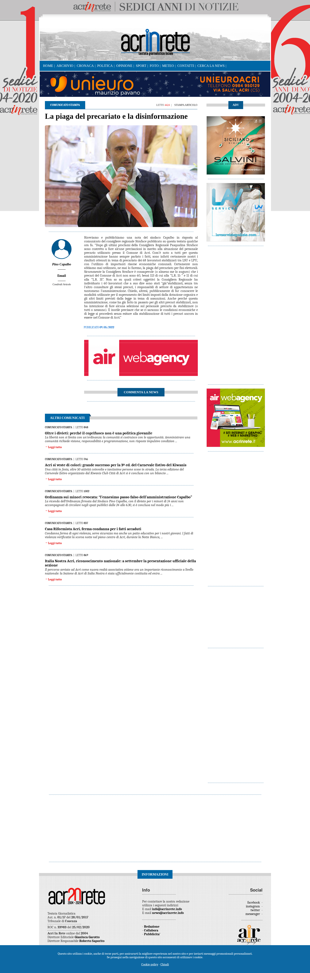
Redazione (151, 926)
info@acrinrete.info (167, 909)
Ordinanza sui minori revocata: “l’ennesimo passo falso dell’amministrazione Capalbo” (118, 497)
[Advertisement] (235, 313)
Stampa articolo (185, 105)
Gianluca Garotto (87, 937)
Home (48, 66)
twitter (256, 910)
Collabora (151, 930)
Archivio (65, 66)
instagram (253, 906)
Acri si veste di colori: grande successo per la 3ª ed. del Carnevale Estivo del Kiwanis (115, 465)
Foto (154, 66)
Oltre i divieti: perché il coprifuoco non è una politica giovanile (98, 433)
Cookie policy (149, 964)
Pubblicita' (152, 934)
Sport (141, 66)
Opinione (124, 66)
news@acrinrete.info (168, 913)
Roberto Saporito (91, 941)
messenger (253, 914)
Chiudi (164, 964)
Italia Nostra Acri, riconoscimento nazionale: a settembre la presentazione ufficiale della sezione (120, 563)
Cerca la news (211, 66)
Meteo (168, 66)
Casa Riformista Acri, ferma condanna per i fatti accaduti (93, 529)
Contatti (185, 66)
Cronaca (85, 66)
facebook (254, 902)
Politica (105, 66)
